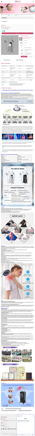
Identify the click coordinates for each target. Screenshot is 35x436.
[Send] (33, 435)
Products (6, 14)
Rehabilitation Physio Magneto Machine (24, 410)
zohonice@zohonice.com (7, 27)
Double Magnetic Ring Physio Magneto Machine (13, 408)
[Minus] (32, 416)
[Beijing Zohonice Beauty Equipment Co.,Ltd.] (18, 2)
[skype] (4, 31)
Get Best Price (24, 56)
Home (3, 14)
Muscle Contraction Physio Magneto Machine (9, 410)
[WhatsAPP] (2, 31)
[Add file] (18, 435)
